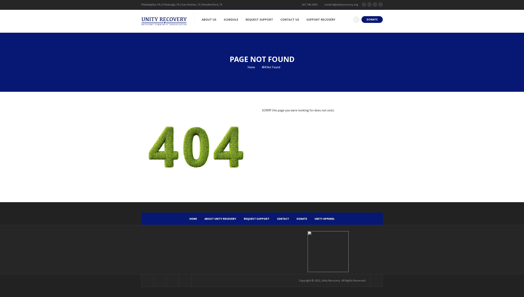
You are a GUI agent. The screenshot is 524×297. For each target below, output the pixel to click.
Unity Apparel (325, 219)
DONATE (372, 19)
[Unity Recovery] (164, 21)
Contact (283, 219)
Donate (302, 219)
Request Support (256, 219)
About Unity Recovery (220, 219)
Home (251, 67)
